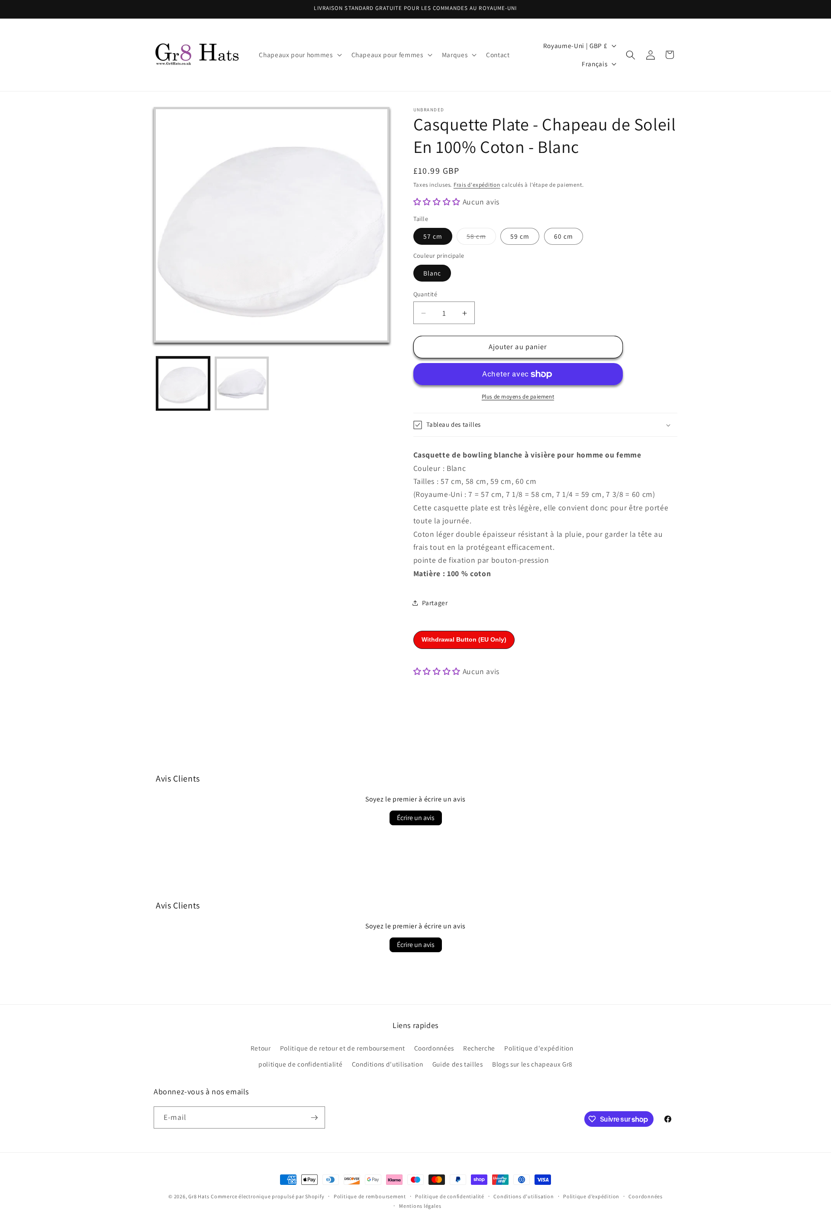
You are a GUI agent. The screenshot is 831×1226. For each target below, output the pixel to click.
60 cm (563, 236)
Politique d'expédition (538, 1048)
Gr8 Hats (198, 1196)
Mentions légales (420, 1206)
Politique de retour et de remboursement (342, 1048)
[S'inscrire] (314, 1117)
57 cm (433, 236)
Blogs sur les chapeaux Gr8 (532, 1064)
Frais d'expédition (477, 184)
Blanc (432, 273)
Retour (261, 1048)
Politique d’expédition (591, 1196)
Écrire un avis (416, 817)
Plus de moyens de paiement (518, 397)
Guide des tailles (457, 1064)
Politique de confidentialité (449, 1196)
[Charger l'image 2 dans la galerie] (242, 384)
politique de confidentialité (300, 1064)
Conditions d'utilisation (387, 1064)
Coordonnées (434, 1048)
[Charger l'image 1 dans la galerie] (183, 384)
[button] (299, 55)
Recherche (479, 1048)
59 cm (520, 236)
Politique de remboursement (370, 1196)
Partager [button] (435, 602)
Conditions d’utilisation (523, 1196)
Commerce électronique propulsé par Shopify (267, 1196)
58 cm (481, 238)
